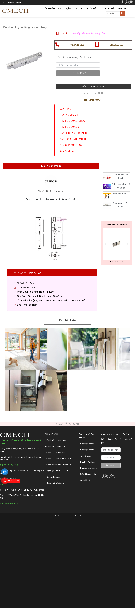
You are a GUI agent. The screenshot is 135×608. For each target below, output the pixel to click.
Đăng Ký (111, 465)
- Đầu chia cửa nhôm (88, 474)
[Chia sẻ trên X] (95, 93)
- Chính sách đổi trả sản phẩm (58, 458)
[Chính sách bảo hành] (107, 205)
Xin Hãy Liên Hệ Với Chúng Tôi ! (89, 33)
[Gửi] (122, 13)
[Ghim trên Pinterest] (99, 93)
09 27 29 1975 (77, 45)
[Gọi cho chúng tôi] (127, 2)
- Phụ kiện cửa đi (86, 443)
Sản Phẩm (64, 8)
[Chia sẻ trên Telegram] (102, 93)
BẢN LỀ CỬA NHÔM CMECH (74, 133)
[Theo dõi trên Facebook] (122, 2)
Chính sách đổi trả (121, 193)
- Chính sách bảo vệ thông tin (58, 464)
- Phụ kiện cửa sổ (87, 449)
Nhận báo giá (78, 73)
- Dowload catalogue (54, 483)
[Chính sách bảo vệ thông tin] (107, 186)
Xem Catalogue (67, 151)
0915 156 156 (116, 45)
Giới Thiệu (48, 8)
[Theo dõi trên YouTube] (131, 2)
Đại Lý (80, 8)
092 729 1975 (11, 484)
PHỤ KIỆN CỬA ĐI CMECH (73, 121)
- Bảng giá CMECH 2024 (56, 470)
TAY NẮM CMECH (69, 115)
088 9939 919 (11, 503)
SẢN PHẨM (65, 109)
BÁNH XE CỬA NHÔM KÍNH (73, 139)
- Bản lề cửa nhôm (87, 462)
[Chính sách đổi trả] (107, 196)
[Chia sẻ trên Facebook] (92, 93)
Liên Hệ (91, 8)
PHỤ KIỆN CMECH (93, 100)
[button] (105, 244)
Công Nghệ (107, 8)
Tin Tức (122, 8)
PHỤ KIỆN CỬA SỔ (69, 127)
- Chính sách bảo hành (55, 452)
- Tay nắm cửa (85, 455)
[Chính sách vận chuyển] (107, 177)
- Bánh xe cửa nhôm (88, 468)
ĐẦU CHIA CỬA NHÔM (71, 145)
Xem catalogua (53, 477)
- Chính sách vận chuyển (55, 440)
